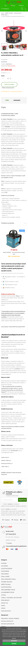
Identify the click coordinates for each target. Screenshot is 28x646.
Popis (7, 100)
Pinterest (15, 520)
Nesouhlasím (14, 640)
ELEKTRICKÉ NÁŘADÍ (6, 568)
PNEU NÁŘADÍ (4, 574)
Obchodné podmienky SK (7, 623)
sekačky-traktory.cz (6, 460)
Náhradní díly (4, 603)
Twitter (24, 520)
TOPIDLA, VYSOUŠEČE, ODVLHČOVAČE (11, 597)
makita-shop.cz (5, 457)
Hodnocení (16, 100)
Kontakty (9, 543)
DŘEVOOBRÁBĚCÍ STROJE (8, 589)
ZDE (2, 185)
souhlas (10, 504)
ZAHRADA (4, 563)
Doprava (3, 626)
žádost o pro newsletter (11, 504)
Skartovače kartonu (6, 611)
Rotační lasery (4, 14)
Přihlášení (21, 5)
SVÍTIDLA (3, 595)
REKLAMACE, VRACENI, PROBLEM (10, 618)
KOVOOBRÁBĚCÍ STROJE (7, 592)
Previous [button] (2, 31)
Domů (2, 13)
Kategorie (6, 9)
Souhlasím (14, 643)
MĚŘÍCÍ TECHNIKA (9, 13)
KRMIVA (3, 608)
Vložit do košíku (9, 84)
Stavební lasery (17, 13)
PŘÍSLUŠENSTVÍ (5, 600)
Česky (13, 5)
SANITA (3, 605)
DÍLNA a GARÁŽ (5, 576)
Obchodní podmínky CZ (7, 621)
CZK (6, 5)
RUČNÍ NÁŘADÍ (5, 571)
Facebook (6, 520)
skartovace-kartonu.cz (7, 463)
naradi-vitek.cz (5, 466)
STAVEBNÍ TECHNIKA (6, 582)
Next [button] (26, 31)
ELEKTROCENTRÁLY (6, 587)
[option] (14, 31)
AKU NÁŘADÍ (4, 566)
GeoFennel (9, 64)
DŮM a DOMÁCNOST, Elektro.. (8, 579)
